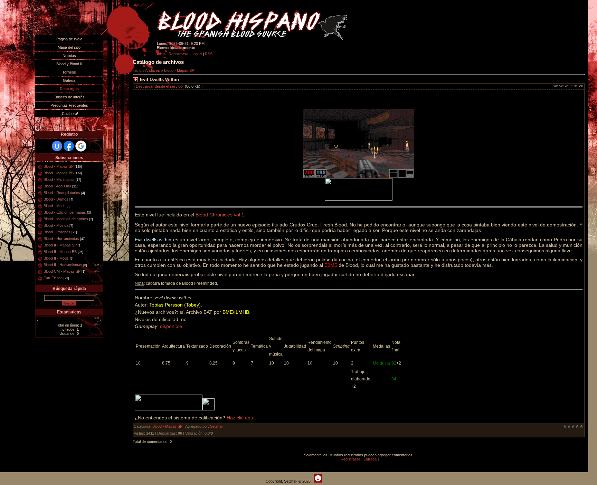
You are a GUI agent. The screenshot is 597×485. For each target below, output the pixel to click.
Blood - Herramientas (61, 238)
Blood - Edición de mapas (65, 212)
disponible (171, 326)
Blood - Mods (55, 206)
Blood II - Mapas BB (60, 252)
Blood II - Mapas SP (60, 245)
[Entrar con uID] (57, 146)
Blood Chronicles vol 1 (220, 214)
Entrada (370, 459)
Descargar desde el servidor (160, 86)
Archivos (152, 70)
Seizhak (217, 426)
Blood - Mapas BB (59, 173)
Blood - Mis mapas (59, 179)
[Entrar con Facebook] (69, 146)
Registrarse (178, 54)
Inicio (161, 54)
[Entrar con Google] (80, 146)
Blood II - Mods (56, 258)
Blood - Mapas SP (59, 166)
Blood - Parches (57, 232)
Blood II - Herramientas (63, 265)
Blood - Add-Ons (57, 186)
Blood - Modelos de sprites (66, 219)
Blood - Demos (56, 199)
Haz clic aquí (241, 417)
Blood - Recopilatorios (62, 193)
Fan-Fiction (53, 278)
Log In (196, 54)
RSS (208, 54)
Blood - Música (56, 225)
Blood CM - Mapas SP (62, 271)
